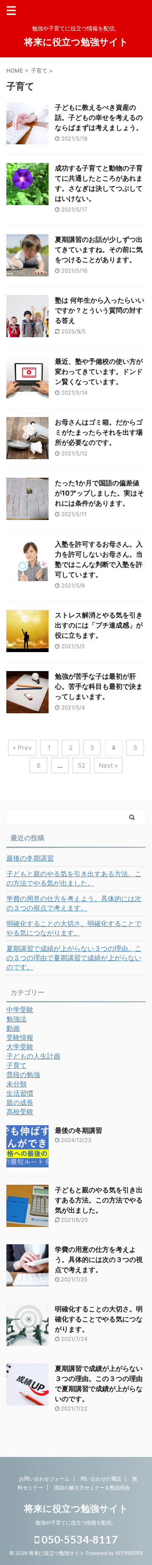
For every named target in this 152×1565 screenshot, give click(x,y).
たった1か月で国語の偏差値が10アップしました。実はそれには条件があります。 (99, 493)
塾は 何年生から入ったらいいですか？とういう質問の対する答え (99, 310)
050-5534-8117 (78, 1539)
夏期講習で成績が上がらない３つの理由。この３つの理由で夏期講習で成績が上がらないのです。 (73, 957)
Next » (108, 765)
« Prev (22, 748)
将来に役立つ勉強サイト (76, 41)
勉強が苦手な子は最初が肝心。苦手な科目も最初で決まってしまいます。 (99, 686)
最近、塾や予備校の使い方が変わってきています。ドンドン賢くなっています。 (99, 371)
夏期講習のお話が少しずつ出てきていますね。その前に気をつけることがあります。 (99, 249)
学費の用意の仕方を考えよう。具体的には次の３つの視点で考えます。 (73, 903)
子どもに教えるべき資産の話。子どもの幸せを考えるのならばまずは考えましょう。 (99, 117)
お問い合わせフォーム (44, 1479)
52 (81, 765)
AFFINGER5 (129, 1553)
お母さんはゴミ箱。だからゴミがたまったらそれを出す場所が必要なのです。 (99, 432)
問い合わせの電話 (101, 1479)
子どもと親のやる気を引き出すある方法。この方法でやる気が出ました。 (73, 878)
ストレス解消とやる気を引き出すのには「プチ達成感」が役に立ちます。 (99, 625)
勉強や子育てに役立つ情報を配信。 (76, 1522)
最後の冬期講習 (30, 858)
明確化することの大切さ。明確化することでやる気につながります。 (73, 928)
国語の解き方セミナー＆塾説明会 (92, 1487)
